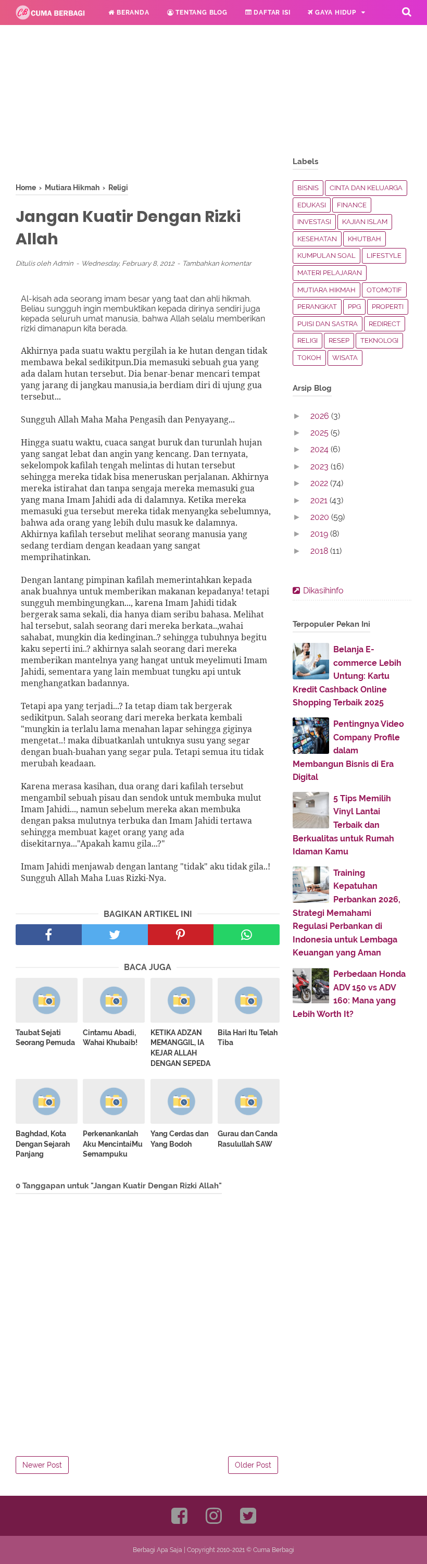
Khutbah (364, 239)
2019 (320, 534)
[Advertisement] (148, 109)
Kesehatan (317, 239)
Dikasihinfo (323, 590)
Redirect (384, 324)
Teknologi (379, 340)
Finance (352, 205)
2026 (320, 416)
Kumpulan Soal (326, 255)
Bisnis (308, 188)
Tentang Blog (200, 12)
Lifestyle (384, 255)
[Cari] (406, 11)
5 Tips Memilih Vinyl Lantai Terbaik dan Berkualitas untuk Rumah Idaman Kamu (343, 825)
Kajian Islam (364, 222)
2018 (320, 551)
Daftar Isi (271, 12)
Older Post (253, 1465)
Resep (339, 340)
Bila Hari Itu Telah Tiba (248, 1037)
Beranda (132, 12)
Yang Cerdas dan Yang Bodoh (179, 1138)
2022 (320, 483)
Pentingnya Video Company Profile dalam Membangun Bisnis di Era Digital (348, 750)
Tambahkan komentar (217, 263)
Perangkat (317, 307)
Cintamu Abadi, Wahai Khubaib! (110, 1037)
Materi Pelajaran (329, 273)
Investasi (314, 222)
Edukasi (48, 37)
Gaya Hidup (334, 12)
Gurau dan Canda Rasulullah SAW (248, 1138)
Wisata (345, 358)
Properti (388, 307)
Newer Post (42, 1465)
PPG (354, 307)
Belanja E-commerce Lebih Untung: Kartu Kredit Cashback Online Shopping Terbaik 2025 (347, 675)
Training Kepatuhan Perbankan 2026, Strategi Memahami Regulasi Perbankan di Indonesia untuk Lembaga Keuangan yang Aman (346, 913)
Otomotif (384, 290)
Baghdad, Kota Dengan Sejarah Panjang (43, 1143)
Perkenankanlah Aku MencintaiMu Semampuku (113, 1143)
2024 (320, 449)
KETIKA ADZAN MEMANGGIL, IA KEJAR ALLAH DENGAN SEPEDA (180, 1048)
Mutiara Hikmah (326, 290)
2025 (320, 433)
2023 (320, 466)
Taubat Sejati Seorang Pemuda (45, 1037)
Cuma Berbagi (273, 1550)
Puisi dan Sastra (327, 324)
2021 (320, 500)
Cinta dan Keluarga (366, 188)
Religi (109, 37)
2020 (320, 517)
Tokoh (309, 358)
